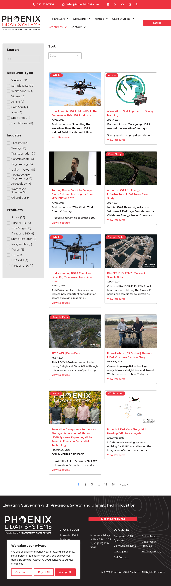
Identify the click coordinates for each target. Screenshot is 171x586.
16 (113, 484)
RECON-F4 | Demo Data (66, 353)
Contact (76, 27)
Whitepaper (115, 393)
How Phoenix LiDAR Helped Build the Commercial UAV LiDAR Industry (74, 113)
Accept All (65, 572)
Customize (21, 572)
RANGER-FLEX (128, 286)
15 (106, 484)
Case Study (114, 154)
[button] (21, 80)
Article (56, 75)
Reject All (44, 572)
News (55, 393)
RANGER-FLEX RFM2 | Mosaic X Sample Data (126, 275)
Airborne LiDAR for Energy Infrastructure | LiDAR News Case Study (127, 194)
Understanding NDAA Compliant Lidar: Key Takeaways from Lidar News (72, 277)
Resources (55, 27)
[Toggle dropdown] (68, 18)
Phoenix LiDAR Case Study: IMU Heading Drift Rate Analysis (126, 431)
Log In (157, 22)
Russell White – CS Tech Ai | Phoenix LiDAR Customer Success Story (129, 355)
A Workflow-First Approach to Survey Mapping (130, 113)
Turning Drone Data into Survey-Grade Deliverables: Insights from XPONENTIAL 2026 (72, 194)
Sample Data (115, 237)
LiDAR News (123, 207)
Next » (124, 484)
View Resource (61, 137)
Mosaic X (145, 290)
